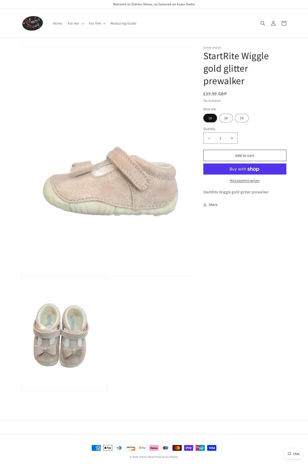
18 (210, 118)
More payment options (245, 180)
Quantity (209, 129)
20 (242, 118)
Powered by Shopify (166, 456)
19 (226, 118)
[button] (75, 23)
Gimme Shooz (146, 456)
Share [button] (213, 205)
